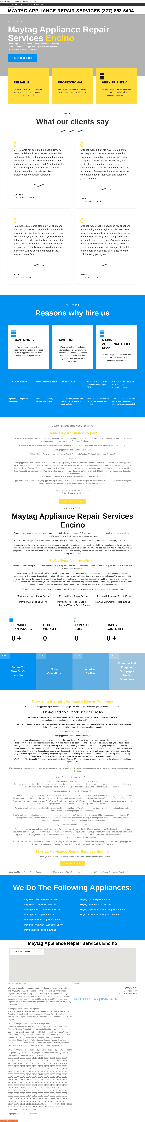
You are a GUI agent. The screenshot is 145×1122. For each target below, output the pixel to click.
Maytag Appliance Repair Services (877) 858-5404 (71, 10)
